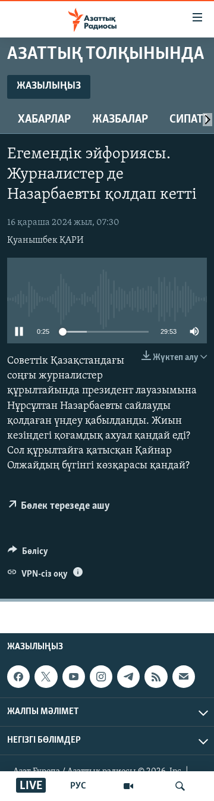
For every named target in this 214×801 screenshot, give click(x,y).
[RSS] (155, 676)
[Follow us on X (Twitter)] (45, 676)
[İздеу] (180, 786)
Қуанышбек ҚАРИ (45, 240)
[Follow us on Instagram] (101, 676)
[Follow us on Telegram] (128, 676)
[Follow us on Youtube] (73, 676)
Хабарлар (44, 120)
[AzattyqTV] (128, 786)
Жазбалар (120, 120)
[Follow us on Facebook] (18, 676)
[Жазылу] (183, 676)
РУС (78, 786)
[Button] (28, 554)
